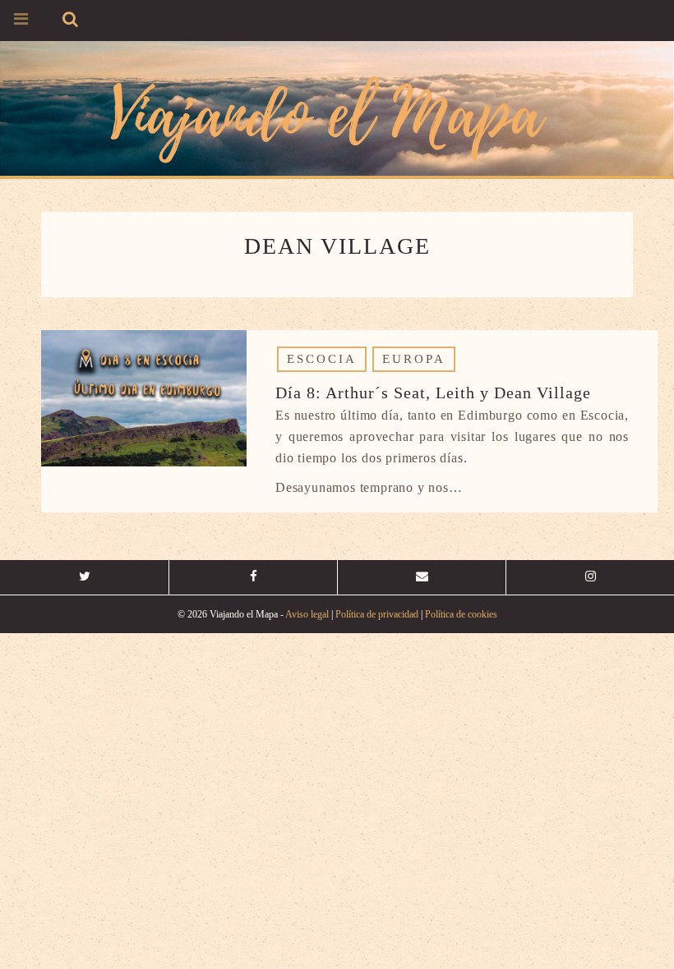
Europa (413, 358)
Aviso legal (307, 614)
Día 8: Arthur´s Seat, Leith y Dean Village (433, 392)
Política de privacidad (376, 614)
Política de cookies (461, 614)
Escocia (322, 358)
